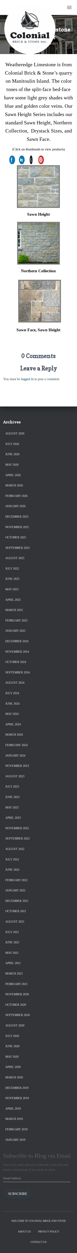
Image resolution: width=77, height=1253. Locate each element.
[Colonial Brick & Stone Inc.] (31, 7)
